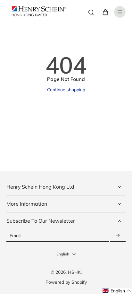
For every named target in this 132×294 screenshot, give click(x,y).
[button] (117, 291)
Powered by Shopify (66, 282)
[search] (91, 11)
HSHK (74, 272)
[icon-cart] (105, 11)
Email (15, 235)
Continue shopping (66, 89)
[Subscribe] (118, 235)
